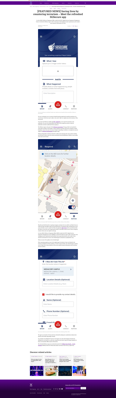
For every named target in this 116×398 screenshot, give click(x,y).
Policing (59, 8)
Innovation (79, 356)
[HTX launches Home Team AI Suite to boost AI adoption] (79, 365)
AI (31, 356)
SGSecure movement (58, 127)
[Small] (71, 26)
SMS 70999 (64, 228)
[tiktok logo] (57, 389)
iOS (54, 121)
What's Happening (55, 3)
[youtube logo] (62, 389)
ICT (66, 356)
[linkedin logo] (59, 389)
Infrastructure (61, 357)
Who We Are (47, 3)
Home (41, 3)
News (47, 6)
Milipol (55, 8)
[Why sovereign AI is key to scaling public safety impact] (36, 365)
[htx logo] (31, 3)
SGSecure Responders (47, 131)
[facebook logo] (53, 389)
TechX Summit (64, 8)
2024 (50, 6)
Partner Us (69, 3)
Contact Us (77, 3)
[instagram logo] (55, 389)
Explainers (36, 356)
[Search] (85, 3)
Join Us (63, 3)
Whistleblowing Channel (47, 389)
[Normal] (73, 26)
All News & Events (43, 6)
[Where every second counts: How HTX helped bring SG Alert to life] (65, 365)
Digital (51, 8)
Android (57, 121)
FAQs (41, 389)
